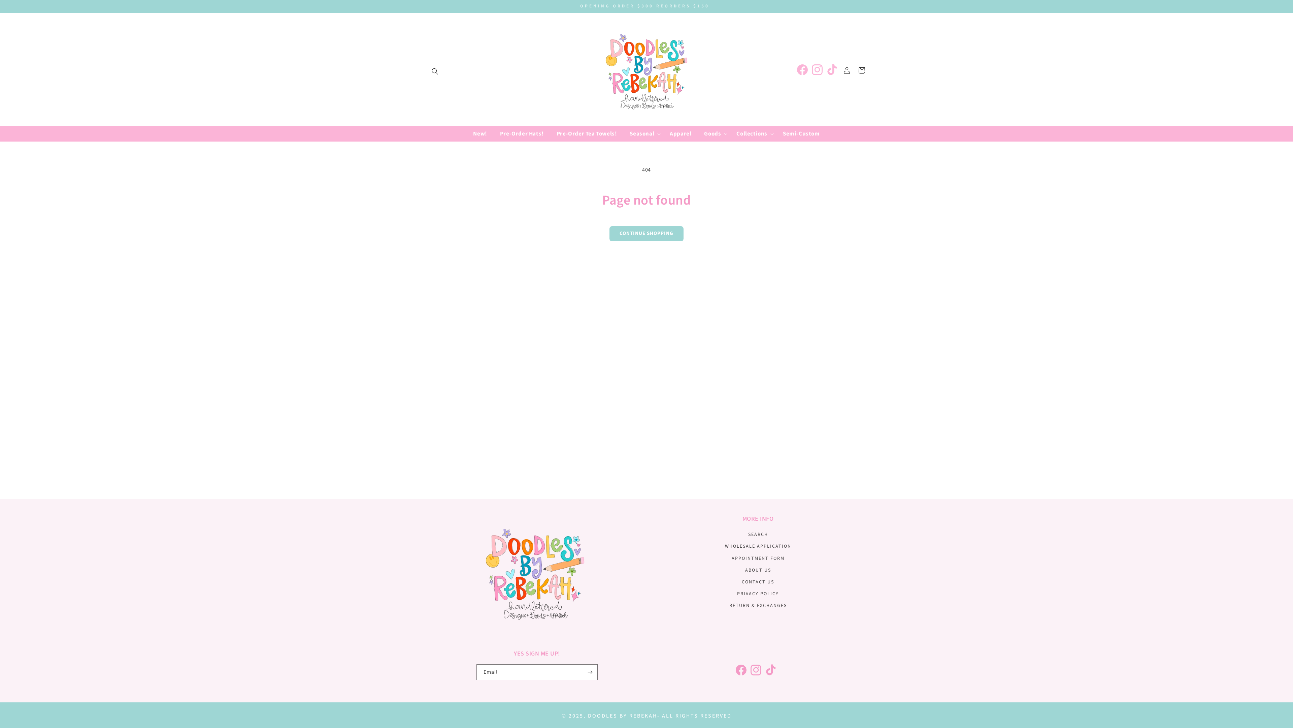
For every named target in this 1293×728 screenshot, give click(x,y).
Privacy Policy (758, 593)
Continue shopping (646, 233)
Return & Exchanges (758, 605)
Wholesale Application (758, 546)
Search (758, 534)
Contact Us (758, 582)
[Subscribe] (590, 672)
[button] (435, 71)
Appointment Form (758, 558)
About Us (758, 570)
